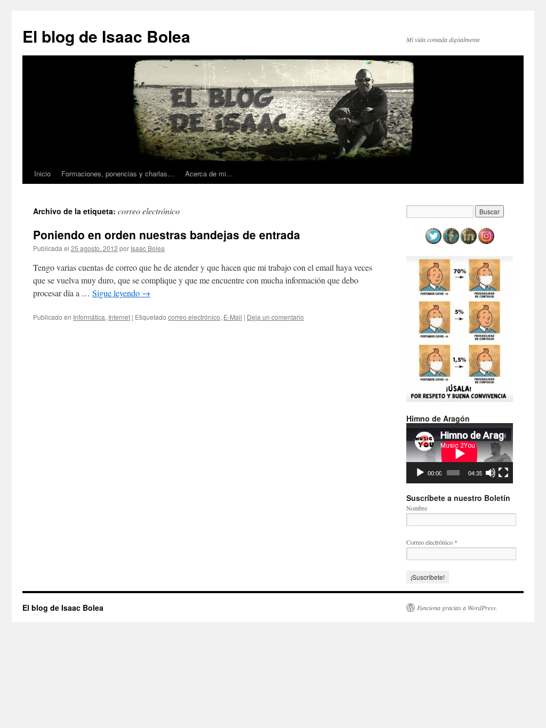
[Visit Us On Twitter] (433, 242)
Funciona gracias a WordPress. (457, 607)
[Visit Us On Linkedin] (468, 242)
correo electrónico (194, 316)
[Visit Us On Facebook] (451, 242)
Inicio (42, 173)
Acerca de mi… (209, 173)
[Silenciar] (490, 472)
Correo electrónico (431, 542)
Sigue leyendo (121, 292)
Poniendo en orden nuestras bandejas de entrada (166, 234)
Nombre (416, 508)
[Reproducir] (420, 472)
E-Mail (232, 316)
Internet (119, 316)
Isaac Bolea (148, 248)
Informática (89, 316)
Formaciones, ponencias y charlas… (117, 173)
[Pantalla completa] (503, 472)
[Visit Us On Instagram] (486, 242)
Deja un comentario (275, 316)
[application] (459, 453)
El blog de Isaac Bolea (106, 36)
